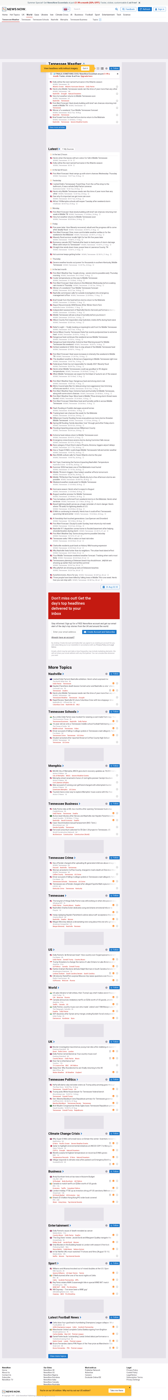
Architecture (57, 834)
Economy (56, 1188)
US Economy (70, 1195)
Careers (88, 1375)
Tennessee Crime (59, 735)
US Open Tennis (72, 1273)
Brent (55, 1051)
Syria (72, 1018)
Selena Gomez (79, 1249)
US (67, 1004)
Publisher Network (92, 1370)
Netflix (55, 1256)
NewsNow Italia (50, 1380)
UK (23, 14)
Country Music (68, 905)
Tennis (81, 1273)
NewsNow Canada (51, 1382)
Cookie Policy (132, 1372)
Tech (119, 14)
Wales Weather (58, 1072)
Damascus (57, 1018)
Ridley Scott (57, 1242)
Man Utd (67, 1334)
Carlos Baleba (58, 1334)
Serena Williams (59, 1273)
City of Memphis (58, 776)
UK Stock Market (59, 1195)
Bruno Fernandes (59, 1348)
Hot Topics (15, 14)
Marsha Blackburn (59, 1103)
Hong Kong (62, 1202)
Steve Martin (57, 1249)
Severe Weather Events (79, 122)
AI (71, 14)
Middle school (58, 728)
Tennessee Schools (41, 20)
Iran (51, 14)
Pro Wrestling (72, 1287)
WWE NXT (56, 1287)
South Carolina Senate (74, 973)
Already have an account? (63, 637)
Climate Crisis (62, 14)
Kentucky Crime (58, 888)
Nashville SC (70, 704)
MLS (77, 704)
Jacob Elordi (67, 1242)
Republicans (78, 1110)
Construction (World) (82, 834)
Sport (97, 14)
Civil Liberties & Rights (61, 782)
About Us (6, 1372)
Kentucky (78, 888)
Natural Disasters (74, 94)
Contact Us (6, 1375)
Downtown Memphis (60, 789)
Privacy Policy (101, 645)
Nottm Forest (57, 1341)
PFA (68, 1348)
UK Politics (74, 1065)
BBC (67, 1065)
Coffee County (58, 874)
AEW (62, 1294)
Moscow (65, 980)
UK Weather (69, 1072)
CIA (54, 997)
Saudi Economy (66, 820)
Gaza (36, 14)
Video (76, 728)
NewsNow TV (7, 1380)
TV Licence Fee (58, 1065)
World (29, 14)
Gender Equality (58, 827)
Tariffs (55, 1004)
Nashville (54, 20)
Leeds (66, 1341)
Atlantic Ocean (58, 87)
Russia (72, 980)
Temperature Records (61, 1157)
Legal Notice (132, 1375)
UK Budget (56, 1181)
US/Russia (57, 980)
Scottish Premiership (66, 1280)
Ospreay (56, 1294)
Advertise (89, 1372)
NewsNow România (52, 1377)
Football (89, 14)
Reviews (77, 926)
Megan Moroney (58, 926)
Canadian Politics (73, 1188)
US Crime (80, 735)
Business (79, 14)
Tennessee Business (78, 20)
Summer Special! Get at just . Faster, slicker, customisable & (82, 2)
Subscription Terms (135, 1377)
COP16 (55, 1150)
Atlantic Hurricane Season (74, 87)
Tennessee (26, 20)
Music (77, 1058)
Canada (65, 966)
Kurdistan (65, 1018)
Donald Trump (68, 959)
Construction (68, 834)
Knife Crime (62, 1051)
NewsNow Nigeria (51, 1375)
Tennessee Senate (74, 1103)
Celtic (55, 1280)
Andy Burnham (67, 1181)
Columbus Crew (58, 704)
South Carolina (89, 973)
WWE (63, 1287)
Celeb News (67, 1249)
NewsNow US (49, 1372)
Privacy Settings (133, 1380)
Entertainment (108, 14)
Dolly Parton (90, 87)
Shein (55, 1202)
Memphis (64, 20)
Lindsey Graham (59, 973)
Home (5, 14)
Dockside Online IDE (93, 1377)
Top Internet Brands (75, 1202)
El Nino (55, 1143)
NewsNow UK (49, 1370)
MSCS (68, 776)
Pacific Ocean (64, 1143)
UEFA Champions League (62, 1327)
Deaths (65, 691)
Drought (64, 94)
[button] (68, 149)
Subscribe (6, 1377)
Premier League (77, 1334)
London (71, 1051)
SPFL (77, 1280)
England (79, 1072)
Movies (70, 919)
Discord (55, 867)
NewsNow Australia (52, 1384)
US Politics (57, 966)
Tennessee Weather (10, 20)
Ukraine (44, 14)
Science (126, 14)
